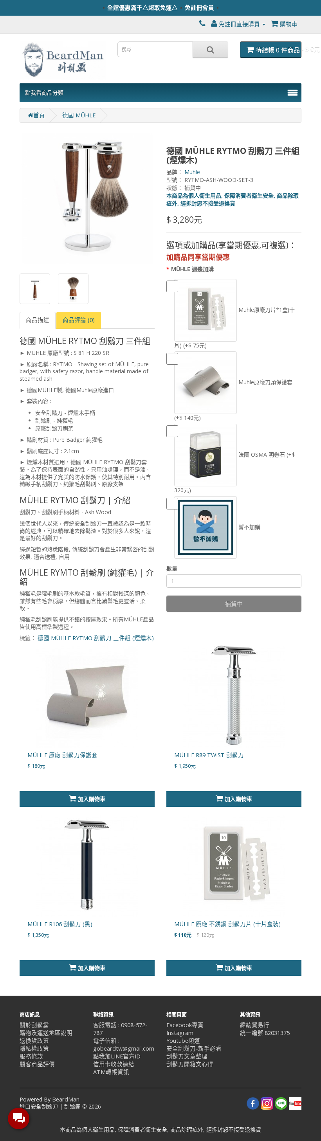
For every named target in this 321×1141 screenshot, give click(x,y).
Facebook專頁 (185, 1025)
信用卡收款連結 (113, 1064)
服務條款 (31, 1056)
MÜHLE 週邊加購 (192, 269)
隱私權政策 (34, 1048)
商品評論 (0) (79, 320)
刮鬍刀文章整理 (186, 1056)
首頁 (39, 115)
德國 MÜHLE (79, 115)
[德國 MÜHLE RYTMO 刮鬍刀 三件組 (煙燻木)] (87, 198)
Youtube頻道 (183, 1040)
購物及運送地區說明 (46, 1033)
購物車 (288, 24)
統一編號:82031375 (265, 1033)
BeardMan (65, 1099)
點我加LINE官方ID (117, 1056)
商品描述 (37, 320)
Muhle (192, 172)
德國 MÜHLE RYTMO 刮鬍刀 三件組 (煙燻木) (96, 638)
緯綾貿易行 (254, 1025)
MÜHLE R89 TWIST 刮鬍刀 (209, 755)
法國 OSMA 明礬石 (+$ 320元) (234, 472)
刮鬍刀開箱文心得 (189, 1064)
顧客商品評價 (37, 1064)
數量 (171, 568)
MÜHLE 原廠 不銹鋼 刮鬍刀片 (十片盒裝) (227, 924)
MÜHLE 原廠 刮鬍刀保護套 (62, 755)
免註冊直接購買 (239, 24)
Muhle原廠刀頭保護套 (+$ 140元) (233, 399)
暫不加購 (248, 527)
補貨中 (234, 604)
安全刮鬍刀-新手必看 (194, 1048)
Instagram (179, 1033)
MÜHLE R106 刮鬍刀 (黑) (59, 924)
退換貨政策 (34, 1040)
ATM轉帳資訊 (111, 1072)
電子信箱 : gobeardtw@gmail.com (123, 1044)
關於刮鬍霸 (34, 1025)
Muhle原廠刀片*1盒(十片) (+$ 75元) (234, 327)
